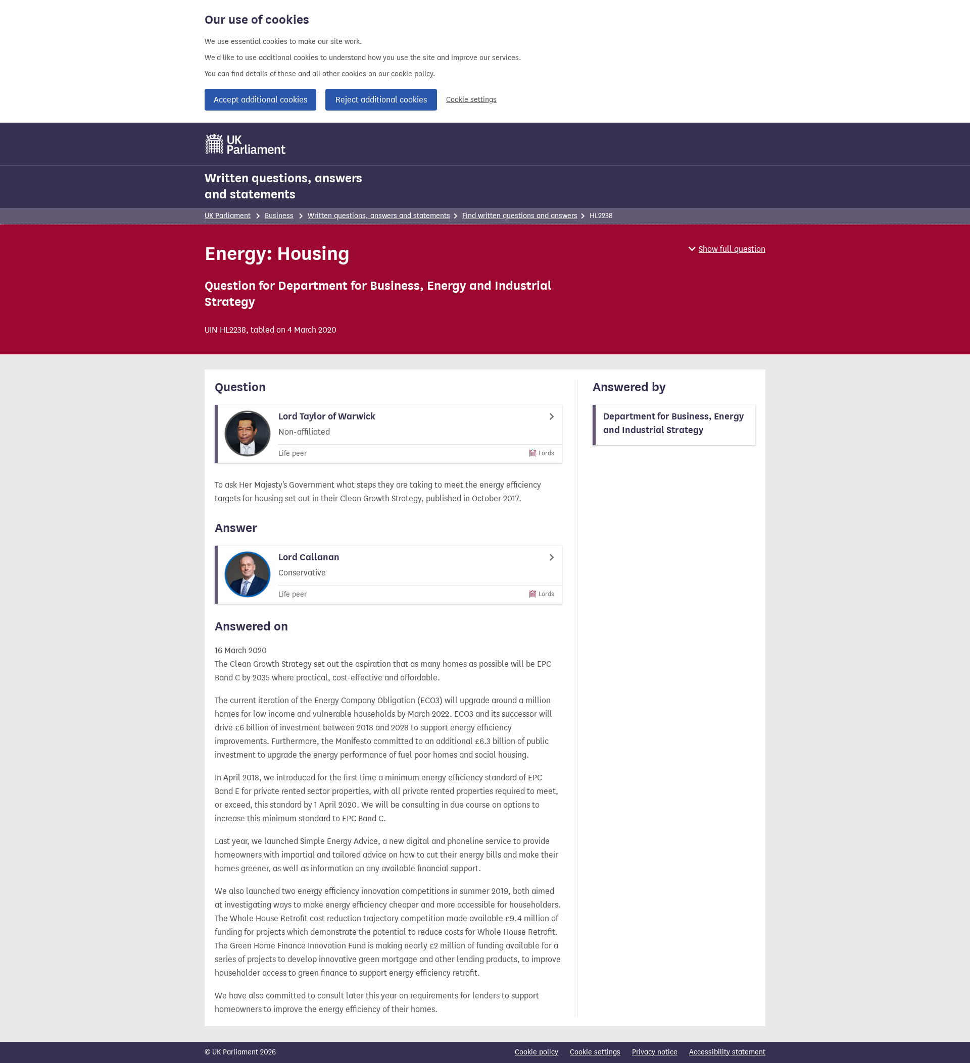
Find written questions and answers (519, 215)
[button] (727, 249)
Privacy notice (654, 1052)
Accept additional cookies (260, 99)
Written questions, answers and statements (283, 186)
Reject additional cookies (381, 99)
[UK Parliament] (246, 144)
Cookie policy (536, 1052)
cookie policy (412, 74)
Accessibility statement (727, 1052)
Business (279, 215)
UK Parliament (228, 215)
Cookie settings (471, 99)
